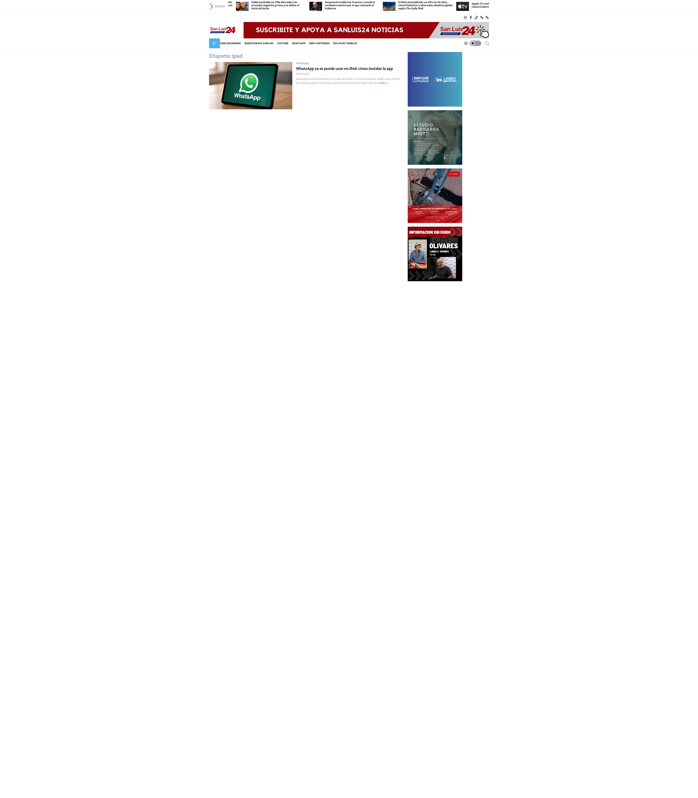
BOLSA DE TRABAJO (345, 43)
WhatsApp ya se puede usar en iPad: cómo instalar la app (344, 68)
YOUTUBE (282, 43)
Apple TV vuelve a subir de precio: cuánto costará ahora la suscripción (449, 5)
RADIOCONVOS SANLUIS (258, 43)
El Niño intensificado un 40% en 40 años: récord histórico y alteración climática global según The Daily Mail (378, 5)
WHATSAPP (299, 43)
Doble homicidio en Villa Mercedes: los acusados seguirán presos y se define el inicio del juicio (228, 5)
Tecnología (302, 63)
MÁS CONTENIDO (319, 43)
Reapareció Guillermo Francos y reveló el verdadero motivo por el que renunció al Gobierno (302, 5)
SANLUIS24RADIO (230, 43)
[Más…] (384, 83)
